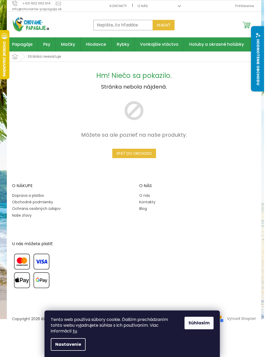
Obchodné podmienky (32, 202)
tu (75, 331)
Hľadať (163, 25)
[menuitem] (22, 44)
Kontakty (118, 5)
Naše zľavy (22, 215)
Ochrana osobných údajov (36, 208)
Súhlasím (199, 323)
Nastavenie (68, 344)
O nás (142, 5)
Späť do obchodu (134, 153)
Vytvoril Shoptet (241, 318)
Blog (143, 208)
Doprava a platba (28, 195)
